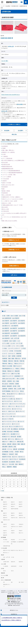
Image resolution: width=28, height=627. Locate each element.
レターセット (11, 353)
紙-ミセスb (5, 426)
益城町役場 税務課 (6, 38)
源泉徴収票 (21, 541)
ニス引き (23, 348)
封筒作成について (14, 249)
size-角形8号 (21, 330)
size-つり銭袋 (14, 315)
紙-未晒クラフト (15, 434)
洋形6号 (20, 530)
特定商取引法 (14, 614)
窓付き (22, 391)
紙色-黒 (15, 449)
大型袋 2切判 (6, 561)
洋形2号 (5, 526)
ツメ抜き (4, 348)
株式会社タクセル (14, 610)
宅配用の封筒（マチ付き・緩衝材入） (11, 197)
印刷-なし (10, 363)
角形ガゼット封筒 (6, 203)
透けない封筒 (5, 209)
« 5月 (2, 490)
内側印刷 (4, 358)
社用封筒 (10, 388)
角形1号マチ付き (7, 550)
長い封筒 (11, 464)
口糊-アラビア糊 (15, 373)
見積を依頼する (14, 265)
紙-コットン (12, 406)
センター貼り (5, 60)
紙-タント (4, 411)
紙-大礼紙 (9, 431)
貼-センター (5, 459)
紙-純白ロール (6, 436)
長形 (16, 464)
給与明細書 (21, 449)
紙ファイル (11, 439)
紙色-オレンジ (19, 439)
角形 (16, 454)
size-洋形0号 (15, 318)
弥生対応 (11, 383)
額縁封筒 (9, 466)
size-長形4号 (13, 335)
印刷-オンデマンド (19, 363)
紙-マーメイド (15, 424)
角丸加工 (11, 454)
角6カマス (21, 532)
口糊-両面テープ (18, 376)
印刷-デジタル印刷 (7, 366)
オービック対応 (22, 539)
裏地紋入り (5, 454)
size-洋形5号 (21, 320)
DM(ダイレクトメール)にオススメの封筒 (12, 199)
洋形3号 (20, 526)
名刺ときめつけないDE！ (8, 184)
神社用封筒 (5, 186)
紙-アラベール (18, 401)
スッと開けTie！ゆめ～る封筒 (9, 201)
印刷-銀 (4, 371)
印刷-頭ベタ (10, 371)
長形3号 (20, 513)
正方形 (14, 386)
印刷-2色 (16, 361)
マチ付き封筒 (5, 178)
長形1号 (5, 513)
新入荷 (2, 577)
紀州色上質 (11, 46)
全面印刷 (18, 356)
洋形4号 (5, 530)
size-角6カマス (6, 325)
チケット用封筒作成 (7, 158)
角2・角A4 (21, 582)
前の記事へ (7, 130)
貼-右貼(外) (5, 461)
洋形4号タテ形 (22, 517)
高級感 (14, 466)
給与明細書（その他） (8, 451)
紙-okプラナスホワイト (8, 396)
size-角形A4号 (14, 333)
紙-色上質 (13, 436)
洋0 (4, 582)
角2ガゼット (21, 550)
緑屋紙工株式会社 (16, 605)
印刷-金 (22, 368)
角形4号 (5, 506)
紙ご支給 (4, 439)
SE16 (12, 570)
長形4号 (5, 515)
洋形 (19, 386)
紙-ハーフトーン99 (7, 416)
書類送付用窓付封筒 (7, 166)
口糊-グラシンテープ (7, 376)
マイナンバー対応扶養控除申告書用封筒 (12, 172)
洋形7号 (5, 532)
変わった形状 (20, 378)
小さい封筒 (3, 564)
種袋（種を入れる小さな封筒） (10, 220)
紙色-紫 (9, 444)
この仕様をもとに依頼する (14, 124)
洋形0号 (5, 524)
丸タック (4, 356)
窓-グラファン (15, 391)
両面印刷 (18, 353)
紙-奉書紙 (16, 431)
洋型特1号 (21, 524)
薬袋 (3, 188)
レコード (4, 353)
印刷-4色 (4, 363)
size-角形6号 (5, 330)
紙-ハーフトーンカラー (19, 416)
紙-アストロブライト (7, 401)
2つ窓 (3, 315)
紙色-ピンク (13, 441)
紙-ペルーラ (21, 421)
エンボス (12, 343)
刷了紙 (24, 358)
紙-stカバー (19, 398)
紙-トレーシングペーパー (8, 414)
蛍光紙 (17, 451)
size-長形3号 (5, 335)
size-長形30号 (21, 335)
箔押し (4, 393)
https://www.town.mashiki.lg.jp (11, 94)
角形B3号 (21, 561)
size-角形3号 (13, 328)
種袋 (23, 388)
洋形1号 (13, 524)
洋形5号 (13, 530)
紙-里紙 (19, 436)
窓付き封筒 (20, 104)
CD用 (8, 315)
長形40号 (5, 517)
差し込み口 (5, 383)
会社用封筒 (5, 146)
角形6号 (20, 506)
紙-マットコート (6, 424)
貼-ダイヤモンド (14, 459)
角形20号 (5, 504)
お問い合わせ (14, 275)
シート (13, 346)
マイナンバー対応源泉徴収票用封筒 (11, 170)
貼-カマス (14, 456)
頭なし (4, 466)
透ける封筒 (5, 207)
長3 (12, 582)
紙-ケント (4, 406)
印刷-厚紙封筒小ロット (8, 368)
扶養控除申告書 (6, 545)
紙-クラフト (5, 403)
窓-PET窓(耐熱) (6, 391)
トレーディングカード (14, 348)
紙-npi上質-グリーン (12, 393)
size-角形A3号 (6, 333)
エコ (19, 341)
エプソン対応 (5, 343)
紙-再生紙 (21, 429)
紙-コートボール (6, 409)
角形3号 (20, 504)
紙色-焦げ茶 (20, 441)
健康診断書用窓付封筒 (7, 168)
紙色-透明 (4, 446)
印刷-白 (17, 368)
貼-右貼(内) (22, 459)
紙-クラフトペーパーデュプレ (17, 403)
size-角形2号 (5, 328)
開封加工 (21, 464)
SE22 (4, 570)
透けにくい (5, 464)
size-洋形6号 (5, 323)
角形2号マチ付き (6, 456)
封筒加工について (14, 240)
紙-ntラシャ (22, 393)
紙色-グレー (5, 441)
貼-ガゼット (22, 456)
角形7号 (5, 508)
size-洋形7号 (13, 323)
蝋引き (21, 451)
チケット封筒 (19, 346)
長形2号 (13, 513)
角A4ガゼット (6, 552)
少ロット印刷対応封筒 (6, 580)
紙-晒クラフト (6, 434)
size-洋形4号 (13, 320)
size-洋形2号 (5, 320)
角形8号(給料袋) (14, 508)
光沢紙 (13, 356)
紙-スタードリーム (17, 409)
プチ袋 (20, 566)
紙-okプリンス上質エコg (8, 398)
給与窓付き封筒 (6, 164)
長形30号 (21, 515)
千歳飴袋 (4, 361)
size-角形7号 (13, 330)
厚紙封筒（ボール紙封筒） (8, 152)
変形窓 (4, 381)
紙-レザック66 (6, 429)
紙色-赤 (23, 444)
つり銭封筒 (5, 156)
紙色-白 (4, 444)
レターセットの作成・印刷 (8, 174)
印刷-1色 (10, 361)
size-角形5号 (21, 328)
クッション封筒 (6, 346)
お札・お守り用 (15, 338)
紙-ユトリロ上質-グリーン (16, 426)
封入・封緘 (16, 381)
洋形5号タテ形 (6, 519)
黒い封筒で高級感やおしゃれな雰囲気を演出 (13, 160)
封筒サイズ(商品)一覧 (7, 497)
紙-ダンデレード (20, 411)
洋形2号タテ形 (14, 517)
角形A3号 (13, 561)
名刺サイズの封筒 (6, 182)
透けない (18, 461)
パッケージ (5, 351)
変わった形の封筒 (6, 195)
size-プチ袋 (22, 315)
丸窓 (9, 356)
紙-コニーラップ (20, 406)
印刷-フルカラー (17, 366)
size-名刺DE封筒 (6, 318)
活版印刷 (4, 388)
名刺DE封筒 (13, 566)
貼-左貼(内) (12, 461)
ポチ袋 (3, 154)
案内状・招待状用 (7, 386)
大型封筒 (4, 180)
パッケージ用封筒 (6, 176)
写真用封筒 (5, 193)
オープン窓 (19, 343)
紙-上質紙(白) (14, 429)
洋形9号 (13, 532)
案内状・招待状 (6, 191)
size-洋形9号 (21, 323)
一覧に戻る (14, 134)
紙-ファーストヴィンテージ (9, 421)
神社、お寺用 (17, 388)
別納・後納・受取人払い (8, 150)
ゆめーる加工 (12, 341)
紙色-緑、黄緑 (16, 444)
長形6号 (13, 515)
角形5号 (13, 506)
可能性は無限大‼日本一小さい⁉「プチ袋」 (12, 205)
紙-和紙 (4, 431)
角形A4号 (13, 504)
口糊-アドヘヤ (6, 373)
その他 (12, 557)
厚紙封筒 (17, 371)
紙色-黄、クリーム (7, 449)
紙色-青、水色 (12, 446)
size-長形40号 (6, 338)
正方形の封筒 (5, 211)
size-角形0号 (14, 325)
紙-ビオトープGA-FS (7, 419)
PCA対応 (5, 539)
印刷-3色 (22, 361)
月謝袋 (3, 148)
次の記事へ (21, 130)
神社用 (2, 554)
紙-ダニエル (12, 411)
